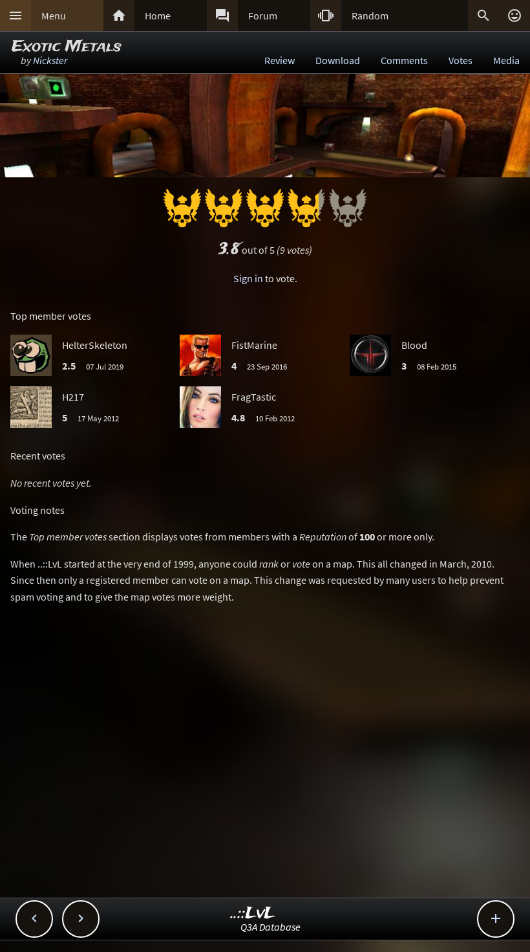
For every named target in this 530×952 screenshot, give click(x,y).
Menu (53, 15)
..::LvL (253, 913)
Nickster (50, 60)
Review (279, 60)
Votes (460, 60)
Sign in (248, 278)
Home (158, 15)
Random (370, 15)
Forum (262, 15)
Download (337, 60)
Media (506, 60)
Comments (404, 60)
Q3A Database (270, 926)
